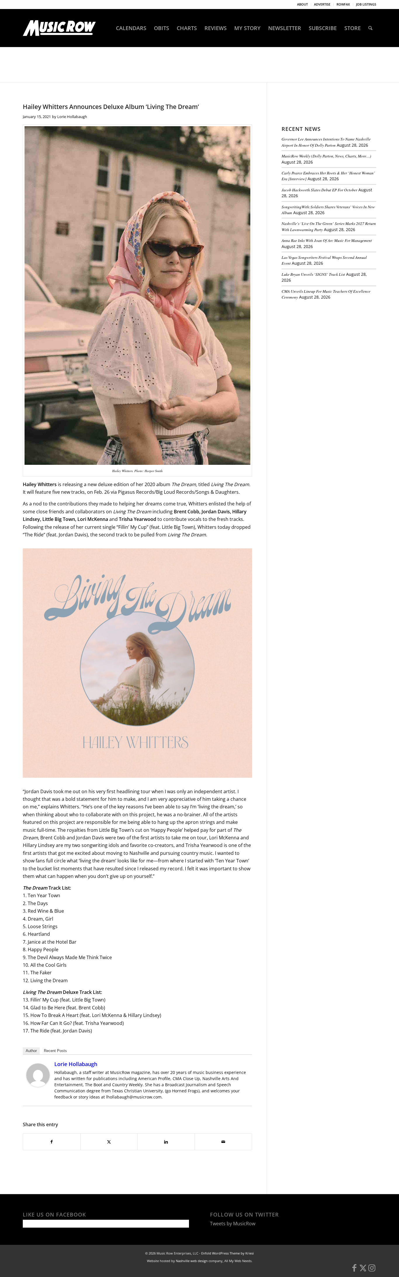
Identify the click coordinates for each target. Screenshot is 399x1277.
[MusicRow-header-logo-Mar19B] (59, 28)
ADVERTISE (322, 4)
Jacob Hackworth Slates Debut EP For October (319, 190)
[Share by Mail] (223, 1142)
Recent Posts (55, 1051)
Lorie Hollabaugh (72, 116)
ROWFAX (343, 4)
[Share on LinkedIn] (166, 1142)
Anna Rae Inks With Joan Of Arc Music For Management (327, 240)
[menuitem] (302, 4)
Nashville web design (192, 1261)
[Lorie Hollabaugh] (38, 1085)
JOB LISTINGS (366, 4)
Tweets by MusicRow (232, 1223)
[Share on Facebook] (51, 1142)
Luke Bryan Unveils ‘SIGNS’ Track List (313, 274)
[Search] (370, 28)
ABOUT (302, 4)
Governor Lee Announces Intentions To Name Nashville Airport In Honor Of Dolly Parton (326, 142)
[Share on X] (109, 1142)
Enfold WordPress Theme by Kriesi (227, 1253)
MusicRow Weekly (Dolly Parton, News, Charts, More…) (326, 156)
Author (31, 1051)
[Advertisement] (325, 344)
